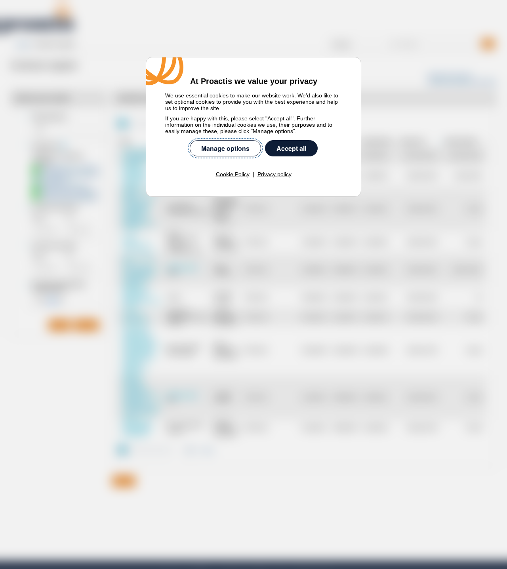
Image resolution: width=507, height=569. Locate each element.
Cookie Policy (233, 174)
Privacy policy (274, 174)
